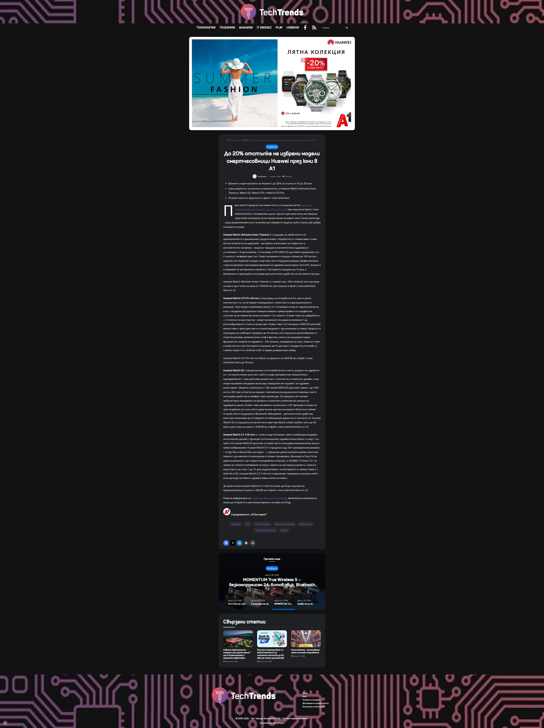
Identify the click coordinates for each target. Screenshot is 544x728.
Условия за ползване (311, 700)
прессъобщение (285, 524)
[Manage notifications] (5, 723)
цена (285, 530)
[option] (272, 581)
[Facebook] (226, 543)
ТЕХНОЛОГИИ (205, 27)
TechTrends (234, 140)
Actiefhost (278, 722)
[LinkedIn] (239, 543)
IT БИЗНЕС (264, 27)
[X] (233, 543)
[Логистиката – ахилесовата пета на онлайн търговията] (306, 638)
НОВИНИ (293, 27)
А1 (248, 524)
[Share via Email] (246, 543)
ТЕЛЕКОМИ (227, 27)
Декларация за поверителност (315, 703)
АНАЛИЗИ (246, 27)
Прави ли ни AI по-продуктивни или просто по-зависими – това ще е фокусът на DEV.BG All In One (272, 584)
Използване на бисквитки (313, 706)
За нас (305, 693)
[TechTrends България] (272, 12)
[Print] (253, 543)
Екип (304, 696)
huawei (236, 524)
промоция (306, 524)
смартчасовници (266, 530)
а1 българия (263, 524)
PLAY (279, 27)
